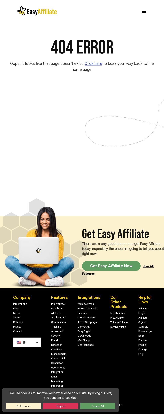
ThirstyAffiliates (119, 322)
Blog (16, 308)
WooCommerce (87, 317)
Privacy (17, 326)
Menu (117, 12)
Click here (93, 63)
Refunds (18, 322)
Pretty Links (117, 317)
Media (16, 313)
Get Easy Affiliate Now (111, 265)
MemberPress (86, 303)
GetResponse (86, 344)
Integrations (20, 303)
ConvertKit (84, 326)
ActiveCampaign (87, 322)
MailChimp (84, 340)
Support (143, 326)
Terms (16, 317)
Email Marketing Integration (57, 381)
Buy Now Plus (118, 326)
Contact (17, 331)
